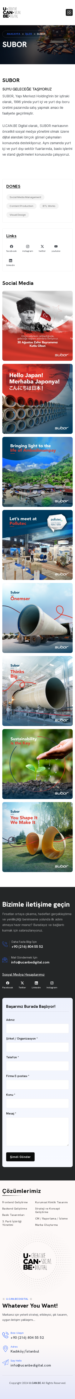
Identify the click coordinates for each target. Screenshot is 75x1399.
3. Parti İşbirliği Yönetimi (12, 1223)
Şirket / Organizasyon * (22, 1038)
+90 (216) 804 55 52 (27, 946)
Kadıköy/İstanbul (25, 1351)
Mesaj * (11, 1113)
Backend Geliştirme (14, 1208)
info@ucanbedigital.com (30, 962)
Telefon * (12, 1057)
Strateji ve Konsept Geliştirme (47, 1210)
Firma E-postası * (17, 1076)
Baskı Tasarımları (13, 1215)
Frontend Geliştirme (15, 1202)
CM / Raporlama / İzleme (51, 1218)
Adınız (10, 1020)
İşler (28, 34)
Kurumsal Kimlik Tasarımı (51, 1202)
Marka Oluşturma (46, 1225)
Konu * (10, 1094)
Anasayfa (13, 34)
